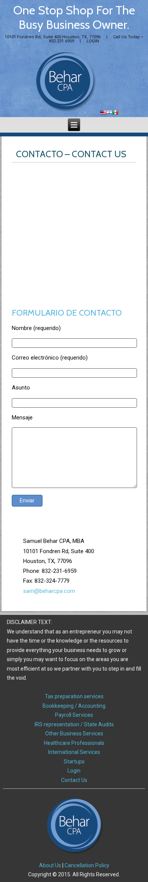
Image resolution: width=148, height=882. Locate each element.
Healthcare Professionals (74, 743)
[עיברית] (109, 113)
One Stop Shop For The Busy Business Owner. (74, 17)
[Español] (115, 113)
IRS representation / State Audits (74, 724)
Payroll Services (74, 715)
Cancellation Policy (87, 865)
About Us (50, 865)
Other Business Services (74, 733)
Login (74, 771)
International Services (74, 752)
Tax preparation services (74, 696)
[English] (103, 113)
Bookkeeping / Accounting (74, 706)
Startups (74, 761)
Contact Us (74, 780)
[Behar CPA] (65, 81)
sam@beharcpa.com (49, 591)
